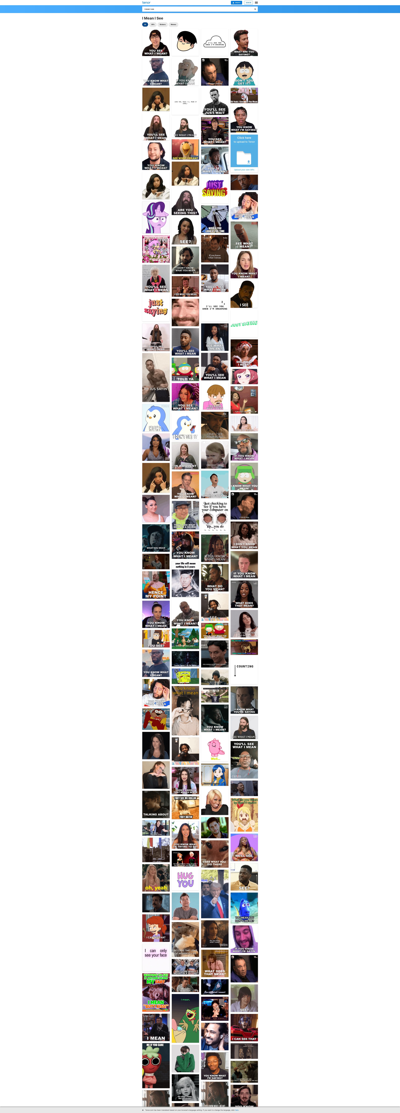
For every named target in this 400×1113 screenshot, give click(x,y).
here (236, 1110)
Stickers (163, 24)
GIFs (152, 24)
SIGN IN (248, 2)
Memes (173, 24)
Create (237, 2)
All (145, 24)
